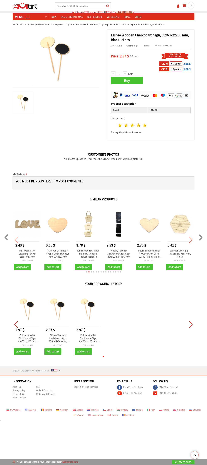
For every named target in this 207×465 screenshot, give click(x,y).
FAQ (38, 386)
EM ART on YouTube (132, 392)
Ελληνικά (32, 409)
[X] (14, 461)
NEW (53, 16)
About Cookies (19, 397)
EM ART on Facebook (133, 387)
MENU (19, 17)
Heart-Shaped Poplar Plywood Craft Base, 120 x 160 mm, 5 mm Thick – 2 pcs (149, 254)
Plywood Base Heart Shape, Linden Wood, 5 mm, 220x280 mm (57, 253)
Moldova (130, 415)
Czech (109, 409)
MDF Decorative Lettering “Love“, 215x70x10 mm (27, 253)
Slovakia (181, 409)
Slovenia (197, 409)
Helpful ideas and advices (86, 386)
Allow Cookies (183, 462)
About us (17, 386)
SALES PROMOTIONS (72, 16)
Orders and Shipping (45, 394)
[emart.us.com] (25, 5)
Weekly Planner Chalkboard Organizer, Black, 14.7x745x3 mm (118, 253)
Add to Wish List (165, 45)
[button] (86, 272)
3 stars (132, 125)
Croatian (95, 409)
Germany (64, 409)
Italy (153, 409)
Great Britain (97, 415)
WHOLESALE (113, 16)
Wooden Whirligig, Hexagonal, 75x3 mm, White (180, 253)
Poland (166, 409)
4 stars (138, 125)
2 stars (126, 125)
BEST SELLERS (94, 16)
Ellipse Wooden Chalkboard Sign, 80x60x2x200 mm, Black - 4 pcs (27, 338)
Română (48, 409)
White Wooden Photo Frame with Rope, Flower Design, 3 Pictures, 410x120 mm (88, 254)
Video (138, 16)
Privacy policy (19, 390)
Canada (115, 415)
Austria (80, 409)
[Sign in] (178, 6)
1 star (120, 125)
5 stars (145, 125)
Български (15, 409)
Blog (127, 16)
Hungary (124, 409)
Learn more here (70, 461)
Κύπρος (80, 415)
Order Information (44, 390)
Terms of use (19, 394)
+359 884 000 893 (124, 12)
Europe (139, 409)
